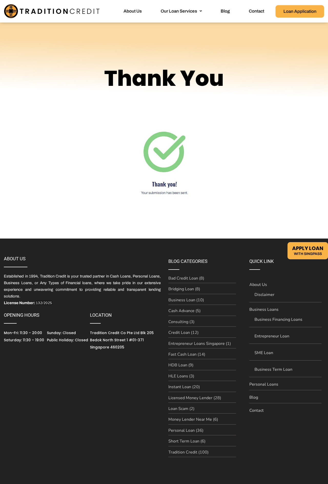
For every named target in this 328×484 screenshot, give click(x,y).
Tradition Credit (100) (188, 452)
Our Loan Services (179, 11)
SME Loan (263, 353)
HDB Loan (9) (180, 365)
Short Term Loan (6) (187, 441)
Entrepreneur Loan (271, 336)
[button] (181, 11)
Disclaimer (264, 294)
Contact (256, 11)
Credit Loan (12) (183, 332)
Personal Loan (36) (185, 430)
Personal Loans (263, 384)
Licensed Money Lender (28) (194, 398)
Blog (225, 11)
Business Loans (264, 309)
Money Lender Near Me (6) (193, 419)
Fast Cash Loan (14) (186, 354)
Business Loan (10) (186, 300)
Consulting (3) (181, 322)
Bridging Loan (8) (184, 289)
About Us (133, 11)
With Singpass (307, 250)
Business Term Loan (273, 369)
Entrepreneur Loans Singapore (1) (199, 343)
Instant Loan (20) (184, 387)
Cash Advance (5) (184, 311)
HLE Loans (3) (181, 376)
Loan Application (299, 11)
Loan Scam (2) (181, 408)
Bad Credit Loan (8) (186, 278)
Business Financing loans (278, 319)
